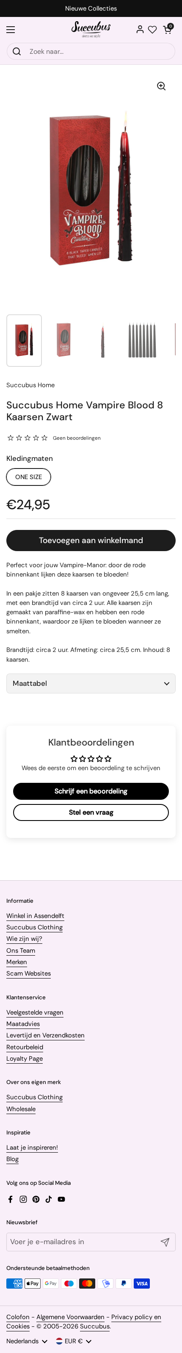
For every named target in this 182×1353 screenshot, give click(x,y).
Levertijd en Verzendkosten (45, 1035)
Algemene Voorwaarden (70, 1317)
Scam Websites (28, 973)
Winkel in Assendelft (35, 916)
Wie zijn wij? (24, 938)
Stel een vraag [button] (91, 812)
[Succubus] (91, 29)
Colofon (18, 1317)
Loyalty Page (24, 1058)
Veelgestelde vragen (34, 1012)
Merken (16, 962)
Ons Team (20, 950)
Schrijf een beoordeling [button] (91, 791)
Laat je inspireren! (32, 1147)
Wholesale (21, 1109)
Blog (12, 1159)
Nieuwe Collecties (91, 9)
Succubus (95, 1326)
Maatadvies (23, 1024)
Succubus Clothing (34, 927)
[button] (167, 29)
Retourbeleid (24, 1047)
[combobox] (91, 51)
